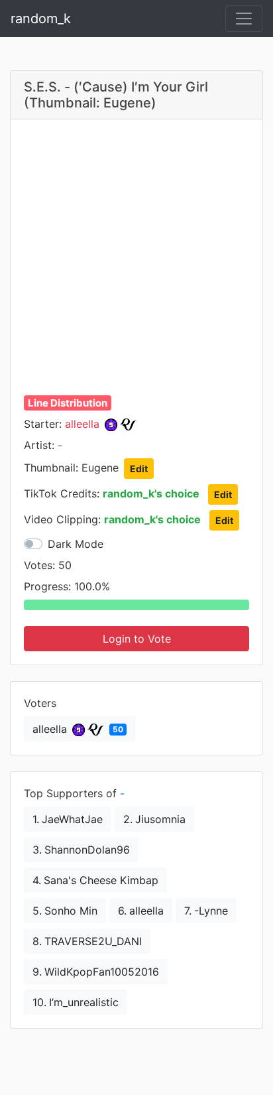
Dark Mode (75, 543)
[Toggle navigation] (243, 18)
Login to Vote (137, 638)
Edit (139, 468)
